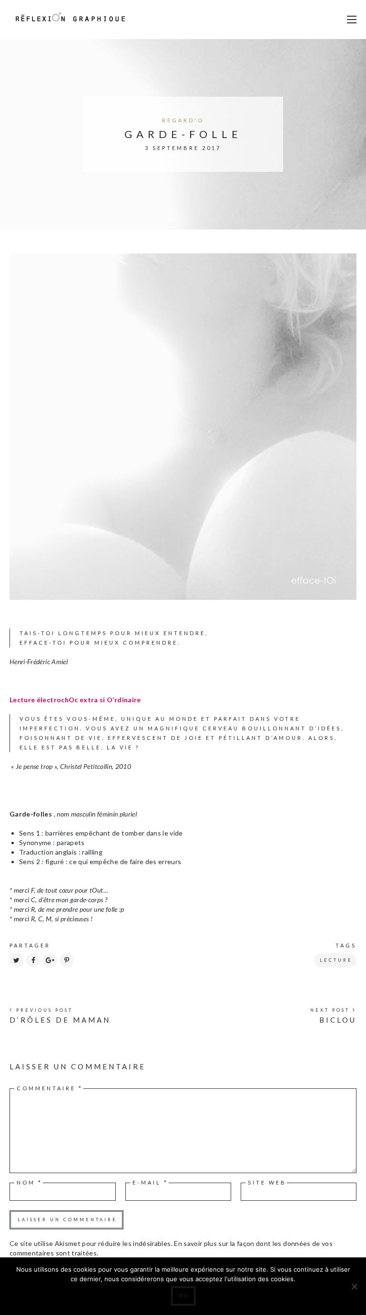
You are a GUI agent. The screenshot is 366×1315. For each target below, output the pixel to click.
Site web (267, 1182)
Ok (184, 1295)
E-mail (150, 1182)
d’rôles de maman (60, 1020)
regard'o (183, 120)
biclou (337, 1020)
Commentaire (50, 1088)
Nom (29, 1182)
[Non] (354, 1286)
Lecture (336, 960)
